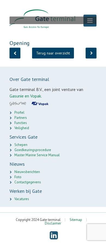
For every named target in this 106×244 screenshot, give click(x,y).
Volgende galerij (91, 53)
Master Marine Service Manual (37, 155)
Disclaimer (53, 223)
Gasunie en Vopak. (26, 96)
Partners (20, 117)
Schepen (20, 144)
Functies (20, 123)
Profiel (19, 112)
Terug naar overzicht (53, 53)
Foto (17, 177)
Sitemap (76, 219)
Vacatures (21, 199)
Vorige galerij (15, 53)
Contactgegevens (27, 182)
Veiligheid (21, 128)
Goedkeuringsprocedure (32, 150)
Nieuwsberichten (27, 172)
